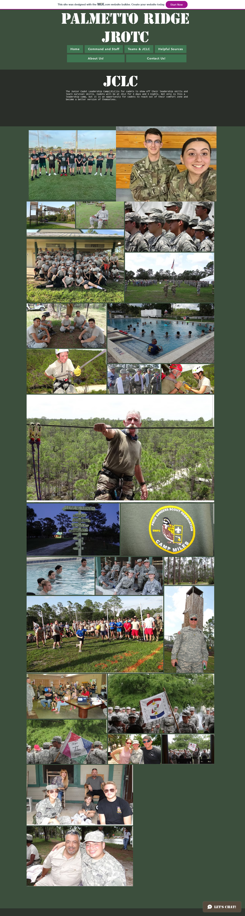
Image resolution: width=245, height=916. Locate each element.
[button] (138, 49)
